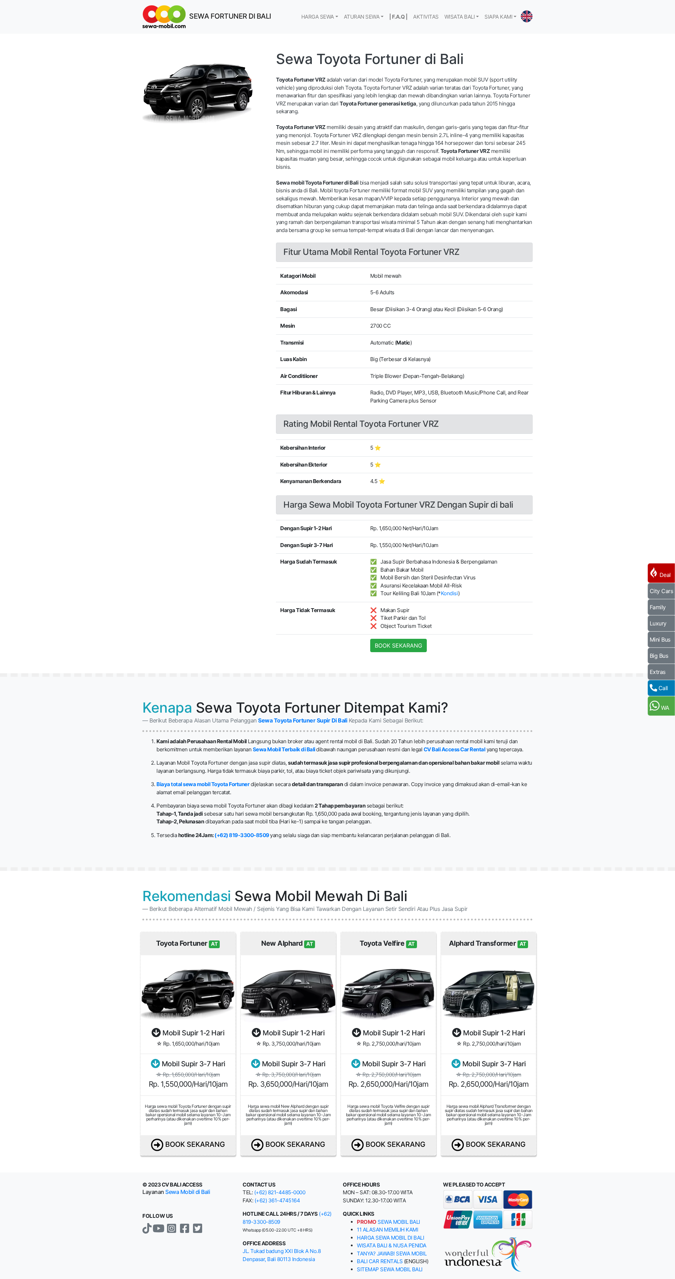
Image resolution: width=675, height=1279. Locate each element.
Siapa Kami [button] (498, 16)
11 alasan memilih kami (387, 1229)
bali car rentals (380, 1261)
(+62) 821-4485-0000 (280, 1192)
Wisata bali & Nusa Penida (391, 1245)
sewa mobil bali (388, 1222)
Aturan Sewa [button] (362, 16)
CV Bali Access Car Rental (455, 749)
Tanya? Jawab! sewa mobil (391, 1253)
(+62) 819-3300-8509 (241, 835)
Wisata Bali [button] (459, 16)
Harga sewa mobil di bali (390, 1237)
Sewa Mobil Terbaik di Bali (284, 749)
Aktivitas (426, 16)
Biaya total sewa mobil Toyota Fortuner (202, 784)
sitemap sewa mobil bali (390, 1269)
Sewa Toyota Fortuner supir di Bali (302, 720)
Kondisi (449, 593)
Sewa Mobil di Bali (187, 1191)
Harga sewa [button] (317, 16)
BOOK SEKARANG (398, 645)
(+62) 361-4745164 (277, 1200)
